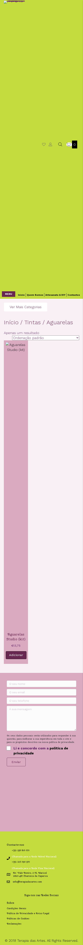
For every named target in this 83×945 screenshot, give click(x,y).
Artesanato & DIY (55, 295)
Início (21, 295)
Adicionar (16, 655)
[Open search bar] (60, 144)
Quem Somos (35, 295)
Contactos (74, 295)
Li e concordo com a (41, 750)
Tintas (32, 322)
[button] (8, 294)
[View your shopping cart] (69, 144)
